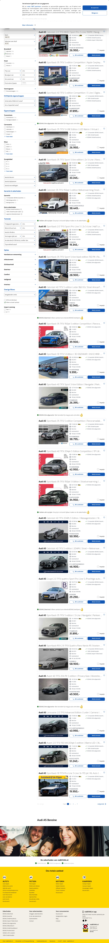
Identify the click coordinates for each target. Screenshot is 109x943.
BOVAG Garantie (7, 916)
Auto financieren (7, 895)
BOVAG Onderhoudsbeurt (10, 928)
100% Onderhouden (8, 935)
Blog (57, 918)
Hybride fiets (33, 897)
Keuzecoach (6, 901)
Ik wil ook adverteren (35, 916)
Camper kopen (86, 884)
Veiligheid (7, 279)
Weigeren (95, 13)
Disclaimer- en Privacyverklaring (25, 941)
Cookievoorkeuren (42, 941)
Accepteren (95, 8)
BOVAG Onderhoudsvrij (9, 918)
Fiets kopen (32, 884)
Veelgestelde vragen (61, 916)
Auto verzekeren (7, 897)
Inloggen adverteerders (36, 914)
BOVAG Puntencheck (8, 930)
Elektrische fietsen (34, 886)
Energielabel (8, 159)
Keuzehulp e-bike (34, 899)
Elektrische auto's (8, 886)
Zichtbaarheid (9, 264)
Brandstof (7, 49)
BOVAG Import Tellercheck (10, 921)
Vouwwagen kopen (87, 888)
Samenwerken (33, 918)
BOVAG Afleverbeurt (8, 926)
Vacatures (52, 941)
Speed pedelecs (33, 888)
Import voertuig (9, 307)
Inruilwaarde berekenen (10, 892)
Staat (6, 61)
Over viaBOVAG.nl (8, 941)
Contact (31, 921)
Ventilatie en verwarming (12, 254)
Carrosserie (8, 125)
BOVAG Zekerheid (8, 914)
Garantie (7, 195)
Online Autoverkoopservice (10, 890)
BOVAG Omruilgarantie (9, 923)
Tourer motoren (60, 890)
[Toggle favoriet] (104, 31)
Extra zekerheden (10, 207)
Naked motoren (60, 886)
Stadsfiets (32, 890)
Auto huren (6, 899)
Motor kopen (59, 884)
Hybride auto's (7, 888)
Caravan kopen (86, 886)
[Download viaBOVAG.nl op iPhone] (83, 920)
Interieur (7, 284)
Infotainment (8, 259)
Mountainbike (33, 895)
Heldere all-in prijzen (9, 933)
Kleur (6, 142)
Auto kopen (6, 884)
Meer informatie (27, 25)
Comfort (7, 274)
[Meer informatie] (21, 209)
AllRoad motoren (60, 888)
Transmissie (8, 115)
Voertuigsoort (8, 89)
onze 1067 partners (34, 6)
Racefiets (31, 892)
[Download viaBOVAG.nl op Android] (86, 920)
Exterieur (7, 269)
